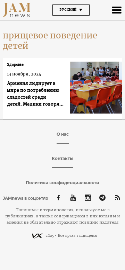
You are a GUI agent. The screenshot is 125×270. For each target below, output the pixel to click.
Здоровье (15, 65)
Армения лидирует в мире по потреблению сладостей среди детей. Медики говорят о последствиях (36, 94)
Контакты (62, 158)
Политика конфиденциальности (62, 182)
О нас (63, 134)
